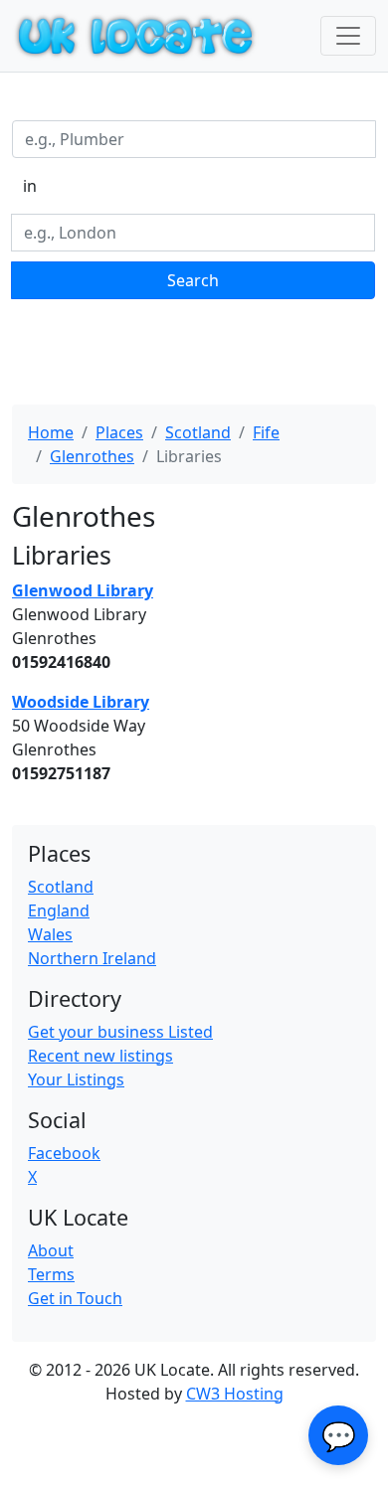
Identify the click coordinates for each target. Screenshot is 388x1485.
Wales (50, 934)
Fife (266, 432)
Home (51, 432)
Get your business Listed (120, 1032)
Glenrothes (92, 456)
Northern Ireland (92, 958)
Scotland (198, 432)
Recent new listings (100, 1056)
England (59, 910)
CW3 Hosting (235, 1393)
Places (119, 432)
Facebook (64, 1153)
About (51, 1250)
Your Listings (76, 1079)
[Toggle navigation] (348, 36)
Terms (51, 1274)
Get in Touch (75, 1298)
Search (193, 280)
